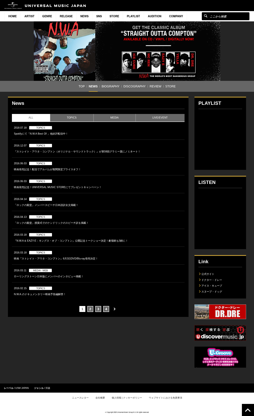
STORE (114, 16)
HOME (12, 16)
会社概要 (100, 398)
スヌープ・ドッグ (211, 291)
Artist (29, 16)
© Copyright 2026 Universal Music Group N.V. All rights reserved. (127, 412)
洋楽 (47, 388)
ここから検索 (205, 15)
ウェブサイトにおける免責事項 (165, 398)
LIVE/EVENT (160, 117)
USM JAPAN (22, 388)
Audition (154, 16)
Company (176, 16)
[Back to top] (248, 410)
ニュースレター (80, 398)
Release (66, 16)
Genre (47, 16)
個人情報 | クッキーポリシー (127, 398)
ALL (31, 117)
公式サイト (207, 274)
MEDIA (114, 117)
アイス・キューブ (211, 285)
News (84, 16)
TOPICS (72, 117)
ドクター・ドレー (211, 279)
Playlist (133, 16)
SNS (99, 16)
